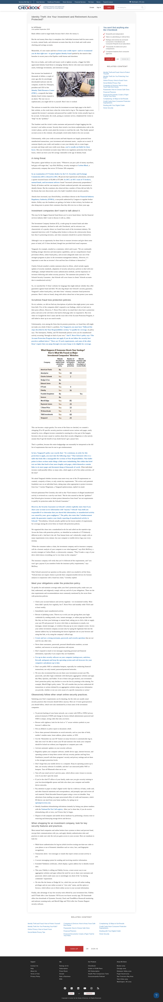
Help (32, 968)
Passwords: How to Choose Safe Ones (116, 89)
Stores (98, 2)
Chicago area (121, 968)
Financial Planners (109, 92)
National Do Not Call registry (52, 809)
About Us (34, 971)
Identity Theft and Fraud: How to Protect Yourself (116, 73)
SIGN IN (125, 59)
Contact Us (34, 966)
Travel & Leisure (108, 2)
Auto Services (40, 2)
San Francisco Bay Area (125, 976)
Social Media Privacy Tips (112, 83)
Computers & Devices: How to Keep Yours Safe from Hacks (115, 86)
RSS (60, 979)
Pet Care (91, 2)
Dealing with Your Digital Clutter (114, 105)
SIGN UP (109, 59)
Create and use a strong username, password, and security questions (60, 638)
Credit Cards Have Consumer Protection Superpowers (116, 102)
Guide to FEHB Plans (95, 968)
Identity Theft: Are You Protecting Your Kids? (116, 77)
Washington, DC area (124, 981)
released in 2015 (51, 177)
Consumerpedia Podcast (96, 976)
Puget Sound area (123, 974)
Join (109, 7)
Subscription (63, 968)
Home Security (108, 108)
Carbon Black (83, 165)
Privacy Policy (35, 976)
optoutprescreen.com (43, 803)
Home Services (67, 2)
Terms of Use (35, 974)
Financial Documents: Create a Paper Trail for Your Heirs (115, 95)
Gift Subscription (94, 971)
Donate (92, 7)
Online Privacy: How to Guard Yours (115, 80)
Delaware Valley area (124, 971)
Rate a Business (64, 976)
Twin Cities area (122, 979)
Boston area (121, 966)
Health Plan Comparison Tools (98, 974)
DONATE (89, 993)
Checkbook (92, 966)
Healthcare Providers (53, 2)
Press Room (63, 971)
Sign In (99, 7)
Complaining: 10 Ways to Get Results (115, 99)
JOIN (71, 993)
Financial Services (80, 2)
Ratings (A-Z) (64, 966)
